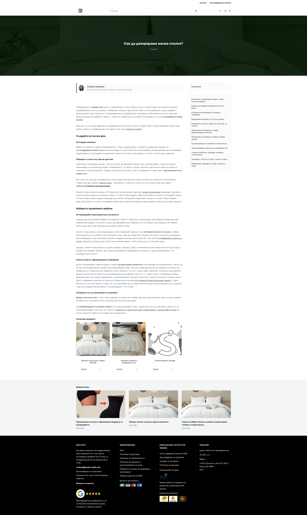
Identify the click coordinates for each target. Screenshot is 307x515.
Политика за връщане (169, 465)
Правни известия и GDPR (131, 476)
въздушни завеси (162, 280)
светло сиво (106, 183)
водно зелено (149, 192)
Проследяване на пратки (220, 3)
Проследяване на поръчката (89, 471)
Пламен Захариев (95, 86)
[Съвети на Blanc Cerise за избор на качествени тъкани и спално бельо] (206, 404)
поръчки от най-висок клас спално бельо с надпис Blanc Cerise (146, 310)
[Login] (220, 11)
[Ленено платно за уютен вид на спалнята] (153, 404)
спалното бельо (146, 280)
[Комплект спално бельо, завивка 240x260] (93, 339)
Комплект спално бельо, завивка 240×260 (93, 362)
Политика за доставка (130, 454)
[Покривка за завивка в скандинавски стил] (129, 339)
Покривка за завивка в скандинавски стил (129, 362)
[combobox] (151, 11)
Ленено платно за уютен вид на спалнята (148, 422)
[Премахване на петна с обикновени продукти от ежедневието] (100, 404)
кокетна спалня (134, 129)
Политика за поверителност (132, 458)
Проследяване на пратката (172, 457)
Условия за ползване (169, 461)
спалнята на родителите (98, 186)
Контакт (203, 3)
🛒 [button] (100, 369)
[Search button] (196, 11)
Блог (122, 450)
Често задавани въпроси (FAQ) (173, 453)
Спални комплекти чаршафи (165, 361)
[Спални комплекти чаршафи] (165, 339)
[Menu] (230, 11)
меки (158, 192)
